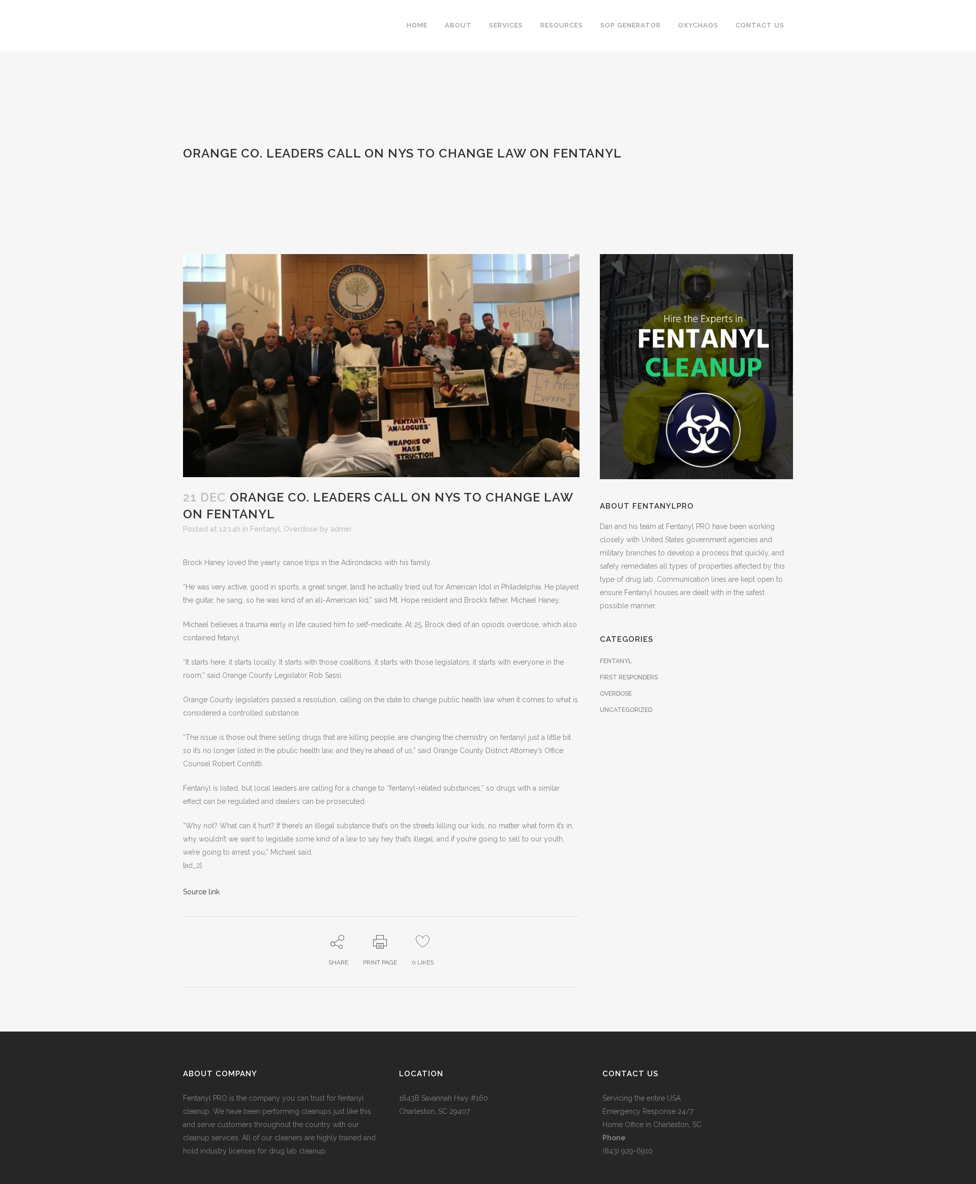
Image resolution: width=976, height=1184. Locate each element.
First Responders (629, 677)
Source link (201, 892)
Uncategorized (626, 709)
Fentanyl (265, 529)
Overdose (301, 529)
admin (340, 529)
